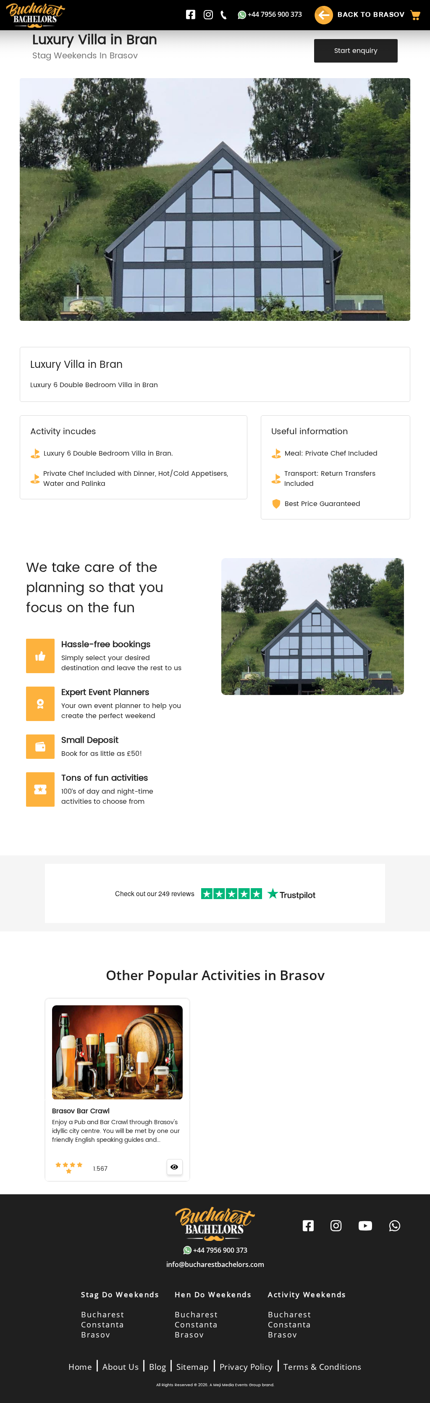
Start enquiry (356, 50)
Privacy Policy (246, 1367)
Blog (157, 1367)
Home (80, 1367)
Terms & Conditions (322, 1367)
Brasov (95, 1335)
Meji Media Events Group (237, 1385)
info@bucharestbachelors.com (215, 1264)
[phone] (224, 15)
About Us (120, 1367)
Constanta (102, 1324)
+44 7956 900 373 (275, 14)
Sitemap (192, 1367)
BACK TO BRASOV (370, 14)
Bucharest (102, 1314)
